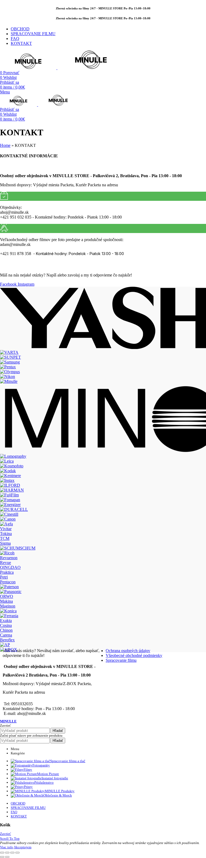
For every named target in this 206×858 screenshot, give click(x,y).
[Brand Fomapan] (10, 499)
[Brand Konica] (8, 611)
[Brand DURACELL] (14, 509)
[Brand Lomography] (13, 456)
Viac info (6, 847)
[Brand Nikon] (7, 376)
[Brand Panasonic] (10, 591)
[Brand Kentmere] (10, 475)
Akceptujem (22, 847)
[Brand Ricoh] (7, 553)
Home (5, 145)
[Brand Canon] (8, 519)
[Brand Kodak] (8, 470)
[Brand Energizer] (10, 504)
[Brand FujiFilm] (9, 495)
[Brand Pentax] (8, 367)
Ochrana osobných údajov (128, 650)
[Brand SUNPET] (10, 357)
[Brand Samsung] (10, 362)
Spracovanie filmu (121, 660)
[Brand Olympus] (10, 371)
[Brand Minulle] (8, 381)
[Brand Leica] (7, 461)
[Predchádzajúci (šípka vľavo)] (2, 857)
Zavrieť (5, 834)
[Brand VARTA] (9, 352)
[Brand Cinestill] (9, 514)
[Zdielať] (7, 852)
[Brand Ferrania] (9, 615)
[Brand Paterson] (9, 586)
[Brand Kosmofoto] (11, 466)
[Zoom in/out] (17, 852)
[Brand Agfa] (6, 524)
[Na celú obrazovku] (12, 852)
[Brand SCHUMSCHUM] (17, 548)
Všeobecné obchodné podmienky (134, 655)
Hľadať (58, 731)
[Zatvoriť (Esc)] (2, 852)
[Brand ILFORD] (10, 485)
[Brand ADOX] (8, 649)
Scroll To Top (10, 839)
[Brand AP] (5, 644)
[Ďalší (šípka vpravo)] (7, 857)
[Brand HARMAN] (12, 490)
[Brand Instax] (7, 480)
